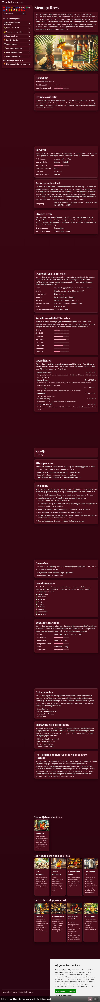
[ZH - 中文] (22, 10)
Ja (90, 999)
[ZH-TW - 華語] (24, 10)
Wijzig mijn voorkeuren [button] (64, 995)
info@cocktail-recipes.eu (26, 992)
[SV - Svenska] (17, 10)
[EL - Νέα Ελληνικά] (7, 8)
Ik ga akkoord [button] (60, 991)
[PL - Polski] (7, 10)
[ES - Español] (12, 8)
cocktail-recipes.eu (14, 2)
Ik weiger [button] (72, 991)
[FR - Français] (19, 8)
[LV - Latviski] (29, 8)
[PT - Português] (9, 10)
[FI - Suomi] (17, 8)
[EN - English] (9, 8)
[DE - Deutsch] (4, 8)
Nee (95, 999)
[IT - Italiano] (22, 8)
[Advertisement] (66, 128)
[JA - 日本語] (24, 8)
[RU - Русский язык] (14, 10)
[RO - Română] (12, 10)
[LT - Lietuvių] (27, 8)
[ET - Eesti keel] (14, 8)
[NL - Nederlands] (4, 10)
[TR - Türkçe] (19, 10)
